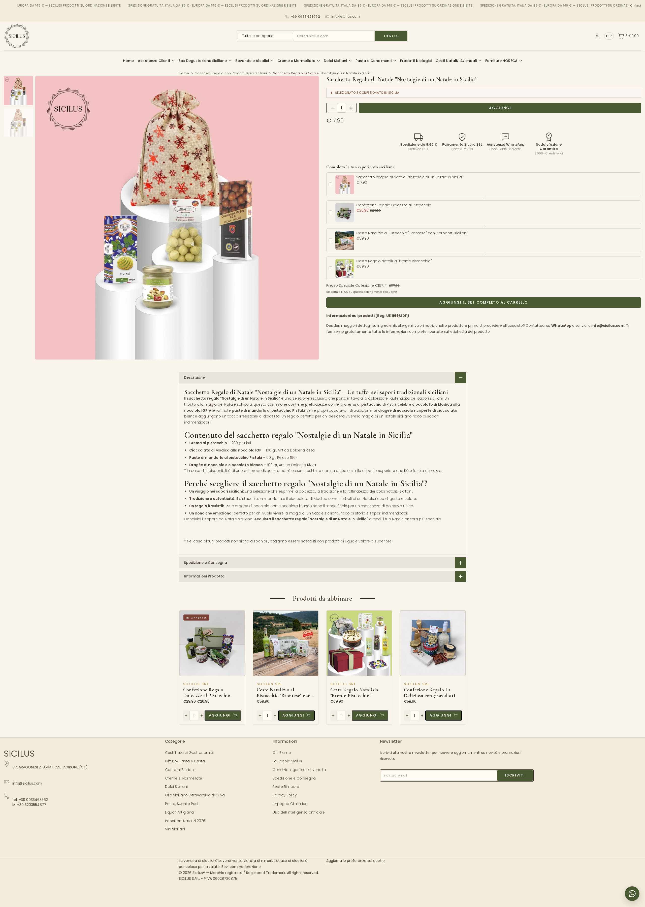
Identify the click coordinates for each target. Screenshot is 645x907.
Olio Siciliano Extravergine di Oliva (195, 795)
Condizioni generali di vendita (299, 769)
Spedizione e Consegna (294, 778)
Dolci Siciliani (176, 786)
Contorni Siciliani (180, 769)
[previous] (45, 218)
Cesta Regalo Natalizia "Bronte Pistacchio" (354, 692)
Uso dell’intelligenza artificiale (299, 812)
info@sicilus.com (345, 16)
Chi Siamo (282, 752)
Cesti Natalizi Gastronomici (189, 752)
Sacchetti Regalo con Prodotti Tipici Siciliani (231, 73)
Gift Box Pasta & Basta (185, 761)
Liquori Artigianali (180, 812)
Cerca (391, 36)
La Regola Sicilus (287, 761)
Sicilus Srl (196, 684)
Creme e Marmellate (183, 778)
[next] (309, 218)
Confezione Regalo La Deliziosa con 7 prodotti (429, 692)
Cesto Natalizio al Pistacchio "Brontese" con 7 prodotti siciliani (285, 692)
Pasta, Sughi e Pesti (182, 803)
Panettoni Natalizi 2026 (185, 820)
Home (184, 73)
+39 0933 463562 (305, 16)
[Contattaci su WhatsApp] (632, 893)
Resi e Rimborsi (286, 786)
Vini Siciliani (175, 829)
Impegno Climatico (290, 803)
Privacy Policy (285, 795)
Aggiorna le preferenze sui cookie (355, 860)
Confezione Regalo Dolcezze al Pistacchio (206, 692)
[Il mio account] (597, 36)
